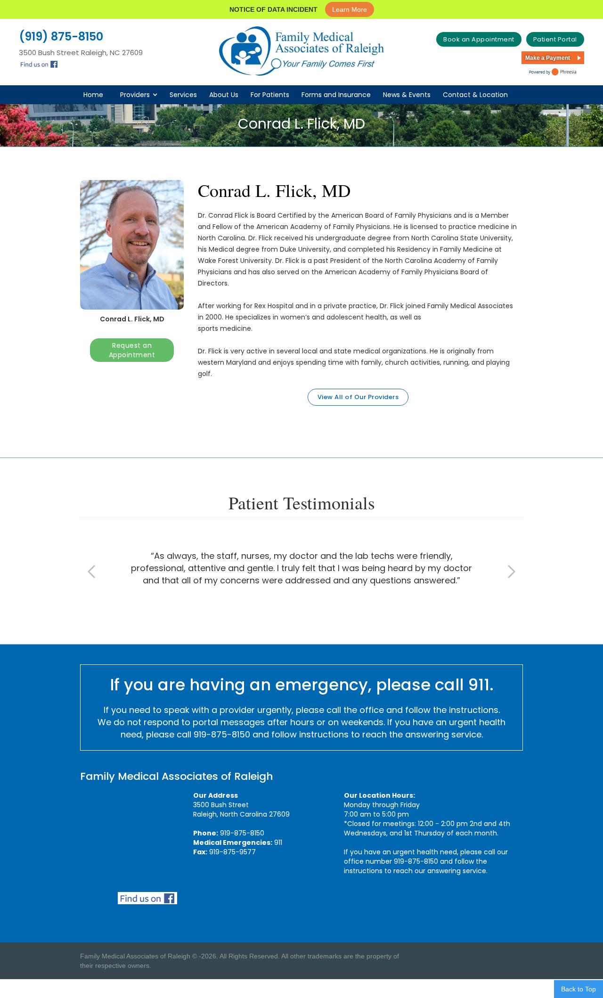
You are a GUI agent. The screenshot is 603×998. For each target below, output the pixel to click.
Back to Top (578, 989)
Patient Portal (555, 39)
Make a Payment (547, 58)
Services (183, 94)
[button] (142, 94)
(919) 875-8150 (61, 36)
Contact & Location (475, 94)
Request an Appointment (132, 350)
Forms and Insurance (336, 94)
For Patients (270, 94)
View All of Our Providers (358, 397)
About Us (223, 94)
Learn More (349, 9)
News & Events (407, 94)
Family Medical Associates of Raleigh (176, 776)
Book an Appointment (478, 39)
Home (93, 94)
